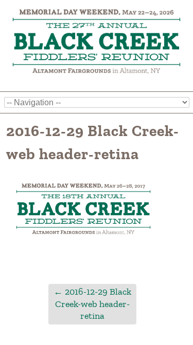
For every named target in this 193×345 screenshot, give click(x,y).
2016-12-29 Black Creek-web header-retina (92, 303)
